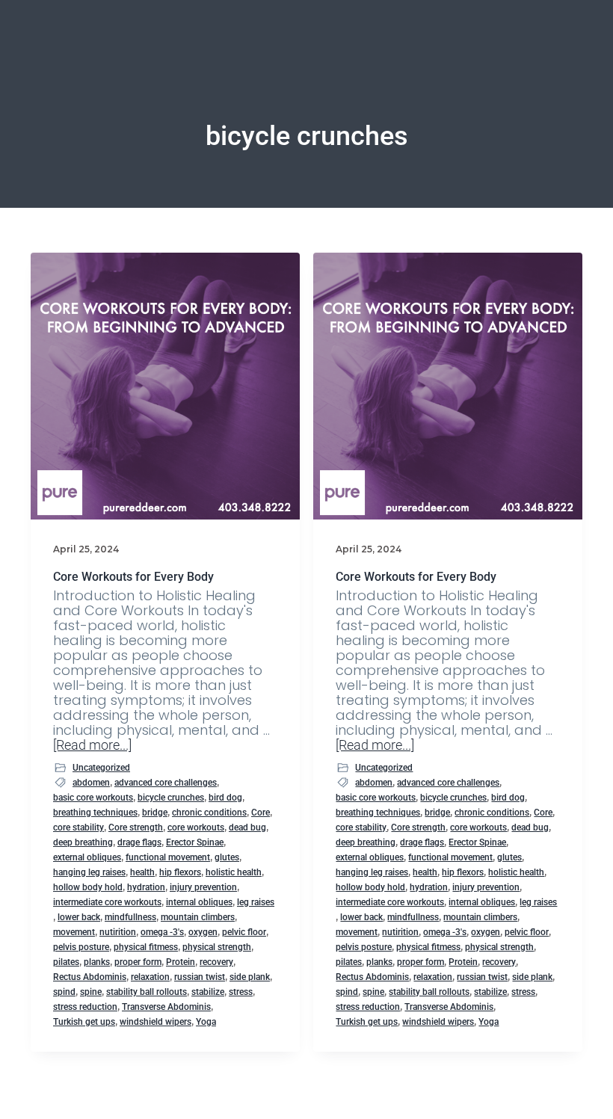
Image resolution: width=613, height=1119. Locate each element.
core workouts (195, 827)
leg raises (255, 902)
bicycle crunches (171, 797)
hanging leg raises (89, 872)
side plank (250, 977)
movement (74, 932)
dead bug (247, 827)
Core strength (135, 827)
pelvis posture (81, 947)
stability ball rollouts (146, 992)
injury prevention (203, 887)
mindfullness (130, 917)
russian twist (199, 977)
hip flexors (180, 872)
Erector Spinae (195, 842)
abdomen (91, 782)
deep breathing (83, 842)
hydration (146, 887)
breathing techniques (95, 812)
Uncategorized (101, 767)
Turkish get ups (84, 1022)
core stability (78, 827)
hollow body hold (88, 887)
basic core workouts (93, 797)
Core (260, 812)
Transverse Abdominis (166, 1007)
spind (64, 992)
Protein (180, 962)
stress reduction (85, 1007)
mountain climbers (198, 917)
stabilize (207, 992)
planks (97, 962)
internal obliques (199, 902)
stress (241, 992)
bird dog (225, 797)
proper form (137, 962)
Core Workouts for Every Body (133, 577)
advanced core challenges (165, 782)
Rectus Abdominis (89, 977)
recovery (216, 962)
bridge (154, 812)
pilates (66, 962)
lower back (79, 917)
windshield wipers (155, 1022)
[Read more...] (92, 745)
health (142, 872)
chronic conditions (209, 812)
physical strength (216, 947)
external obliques (87, 857)
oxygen (203, 932)
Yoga (206, 1022)
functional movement (168, 857)
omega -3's (162, 932)
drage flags (139, 842)
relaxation (150, 977)
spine (91, 992)
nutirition (117, 932)
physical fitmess (146, 947)
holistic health (234, 872)
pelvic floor (244, 932)
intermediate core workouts (107, 902)
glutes (227, 857)
